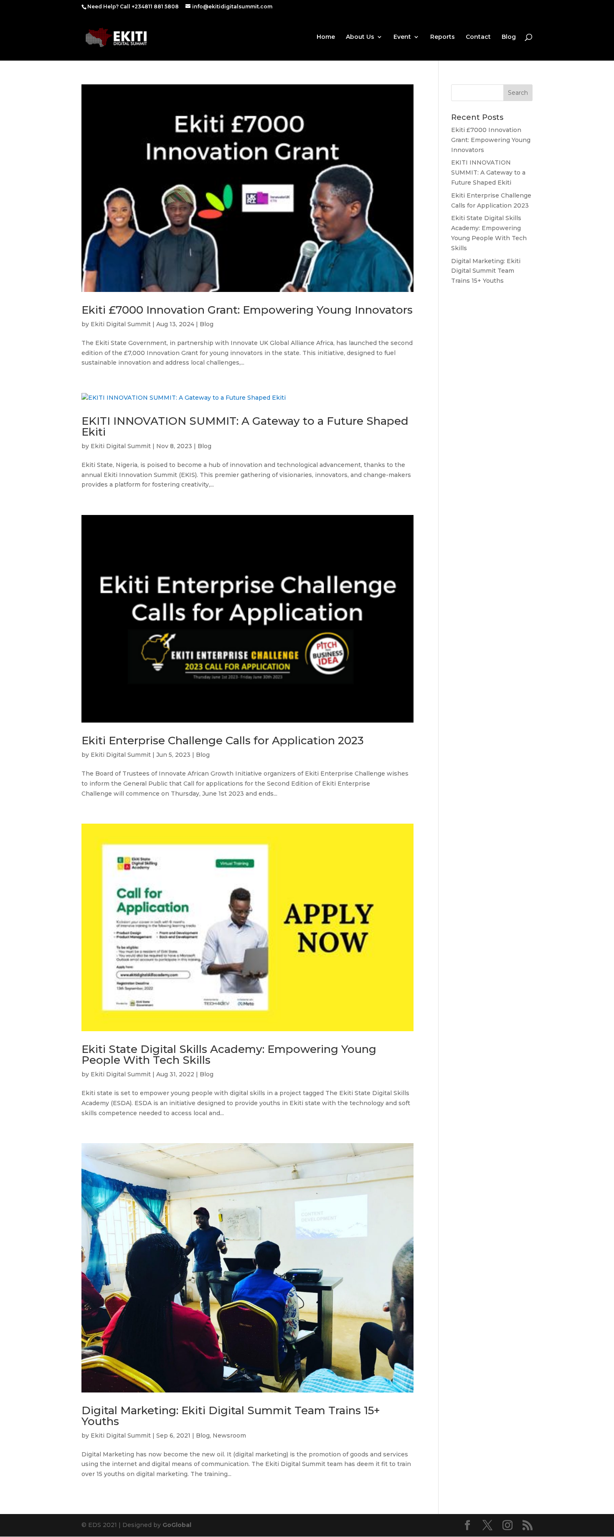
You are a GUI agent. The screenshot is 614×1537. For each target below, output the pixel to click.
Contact (478, 37)
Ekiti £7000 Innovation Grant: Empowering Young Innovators (247, 310)
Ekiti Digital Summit (121, 324)
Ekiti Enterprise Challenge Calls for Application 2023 (222, 740)
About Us (360, 37)
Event (402, 37)
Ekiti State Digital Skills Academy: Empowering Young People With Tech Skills (228, 1054)
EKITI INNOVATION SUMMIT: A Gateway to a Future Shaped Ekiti (244, 426)
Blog (509, 37)
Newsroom (229, 1435)
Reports (442, 37)
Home (326, 37)
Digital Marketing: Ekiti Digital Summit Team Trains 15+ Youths (230, 1416)
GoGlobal (176, 1525)
